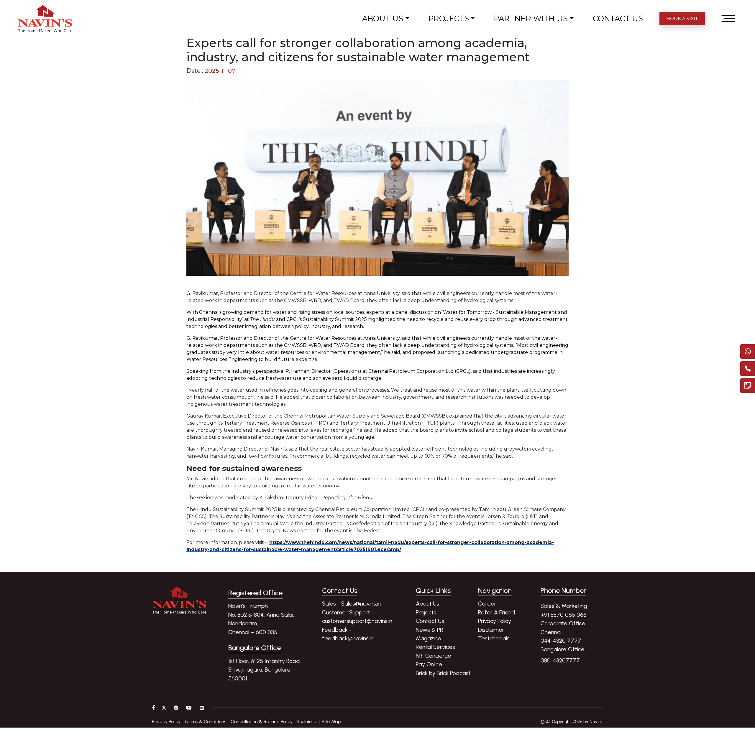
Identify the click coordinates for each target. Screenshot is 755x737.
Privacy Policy (494, 620)
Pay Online (429, 664)
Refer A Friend (496, 612)
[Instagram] (176, 707)
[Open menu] (728, 18)
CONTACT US (618, 18)
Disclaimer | (308, 721)
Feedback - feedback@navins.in (347, 634)
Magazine (428, 638)
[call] (747, 367)
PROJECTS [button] (448, 18)
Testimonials (494, 638)
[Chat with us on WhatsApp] (747, 349)
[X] (164, 707)
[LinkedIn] (202, 707)
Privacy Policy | (167, 721)
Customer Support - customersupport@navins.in (357, 616)
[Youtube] (189, 707)
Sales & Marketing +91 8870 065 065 (564, 610)
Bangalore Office (563, 649)
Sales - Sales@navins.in (351, 603)
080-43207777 (560, 660)
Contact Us (430, 620)
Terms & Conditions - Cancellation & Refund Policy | (239, 721)
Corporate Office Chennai (563, 627)
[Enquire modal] (747, 384)
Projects (426, 612)
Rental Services (435, 646)
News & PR (429, 629)
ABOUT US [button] (382, 18)
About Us (427, 603)
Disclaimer (491, 629)
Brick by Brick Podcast (443, 673)
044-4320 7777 (561, 640)
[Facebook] (153, 707)
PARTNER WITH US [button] (531, 18)
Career (487, 603)
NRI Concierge (433, 655)
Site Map (331, 721)
